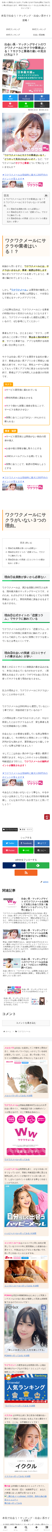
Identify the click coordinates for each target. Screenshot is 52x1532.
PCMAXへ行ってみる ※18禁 (17, 1355)
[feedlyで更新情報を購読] (37, 865)
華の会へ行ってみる (13, 1503)
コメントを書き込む (26, 1023)
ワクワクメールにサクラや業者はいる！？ (25, 199)
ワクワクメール (19, 290)
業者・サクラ (27, 829)
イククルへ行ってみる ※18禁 (17, 1476)
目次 (22, 542)
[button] (46, 740)
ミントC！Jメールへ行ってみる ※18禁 (21, 1286)
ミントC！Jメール (12, 1243)
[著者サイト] (14, 865)
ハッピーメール (11, 1169)
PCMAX (7, 1295)
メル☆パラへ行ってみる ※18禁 (18, 1095)
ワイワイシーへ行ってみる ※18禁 (20, 1406)
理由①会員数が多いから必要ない (25, 209)
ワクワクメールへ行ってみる (17, 1159)
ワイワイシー (10, 1365)
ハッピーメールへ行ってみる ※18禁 (20, 1233)
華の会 (7, 1486)
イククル (8, 1415)
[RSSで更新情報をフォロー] (26, 873)
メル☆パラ (9, 1048)
